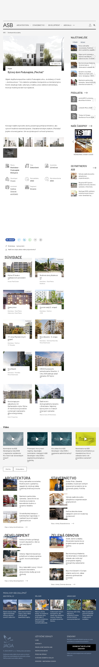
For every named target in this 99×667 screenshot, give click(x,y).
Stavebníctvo (38, 25)
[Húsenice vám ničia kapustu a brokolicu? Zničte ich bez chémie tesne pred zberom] (74, 604)
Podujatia (77, 92)
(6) (57, 63)
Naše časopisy (79, 125)
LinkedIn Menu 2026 (85, 108)
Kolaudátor (20, 469)
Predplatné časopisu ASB (43, 647)
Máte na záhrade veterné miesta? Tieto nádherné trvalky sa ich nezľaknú (87, 615)
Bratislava (11, 246)
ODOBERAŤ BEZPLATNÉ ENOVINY (81, 647)
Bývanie (33, 189)
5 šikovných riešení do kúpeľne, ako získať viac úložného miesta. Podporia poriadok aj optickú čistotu (57, 616)
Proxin (12, 181)
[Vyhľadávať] (94, 25)
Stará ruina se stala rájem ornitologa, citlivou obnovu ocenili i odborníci (9, 614)
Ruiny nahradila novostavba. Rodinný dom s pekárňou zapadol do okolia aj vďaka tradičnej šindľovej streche (87, 48)
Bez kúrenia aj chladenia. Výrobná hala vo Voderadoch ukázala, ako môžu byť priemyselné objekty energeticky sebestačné (76, 558)
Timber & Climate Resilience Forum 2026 (86, 116)
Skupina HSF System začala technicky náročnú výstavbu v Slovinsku (87, 185)
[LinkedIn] (24, 239)
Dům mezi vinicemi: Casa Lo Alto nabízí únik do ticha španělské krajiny (24, 614)
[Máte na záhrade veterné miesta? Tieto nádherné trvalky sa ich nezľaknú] (89, 604)
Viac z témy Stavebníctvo (60, 523)
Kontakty (38, 643)
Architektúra (23, 25)
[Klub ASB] (90, 25)
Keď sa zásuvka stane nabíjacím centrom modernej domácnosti (77, 513)
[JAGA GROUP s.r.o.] (8, 641)
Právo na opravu (41, 654)
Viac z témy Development (14, 581)
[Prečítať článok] (17, 267)
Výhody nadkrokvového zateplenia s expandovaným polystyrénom (76, 499)
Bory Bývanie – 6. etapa (48, 337)
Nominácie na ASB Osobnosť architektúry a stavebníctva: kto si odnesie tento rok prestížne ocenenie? (85, 453)
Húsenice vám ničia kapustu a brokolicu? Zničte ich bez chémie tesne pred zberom (73, 615)
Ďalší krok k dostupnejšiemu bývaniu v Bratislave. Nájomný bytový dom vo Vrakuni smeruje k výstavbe (49, 406)
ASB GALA (67, 25)
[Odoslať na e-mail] (35, 239)
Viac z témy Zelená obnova (61, 584)
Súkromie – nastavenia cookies (45, 661)
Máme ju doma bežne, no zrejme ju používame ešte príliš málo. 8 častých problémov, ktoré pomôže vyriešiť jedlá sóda (41, 617)
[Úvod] (8, 25)
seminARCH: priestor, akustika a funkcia (86, 99)
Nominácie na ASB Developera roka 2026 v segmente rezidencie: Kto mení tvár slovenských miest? (13, 453)
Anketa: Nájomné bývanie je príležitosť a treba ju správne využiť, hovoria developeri (30, 556)
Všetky (8, 469)
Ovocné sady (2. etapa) (48, 307)
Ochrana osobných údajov (44, 658)
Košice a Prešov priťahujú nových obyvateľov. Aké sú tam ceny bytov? (29, 541)
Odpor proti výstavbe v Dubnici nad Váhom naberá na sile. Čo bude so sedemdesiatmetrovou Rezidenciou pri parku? (86, 56)
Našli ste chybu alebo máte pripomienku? (22, 249)
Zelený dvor (12, 307)
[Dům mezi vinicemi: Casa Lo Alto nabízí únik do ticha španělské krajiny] (25, 604)
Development (54, 25)
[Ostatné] (74, 25)
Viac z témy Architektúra (14, 527)
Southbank (12, 369)
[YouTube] (29, 239)
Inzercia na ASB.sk (41, 650)
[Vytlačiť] (40, 239)
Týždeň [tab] (75, 42)
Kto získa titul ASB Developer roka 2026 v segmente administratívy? (61, 450)
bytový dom (20, 246)
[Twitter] (19, 239)
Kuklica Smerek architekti (14, 191)
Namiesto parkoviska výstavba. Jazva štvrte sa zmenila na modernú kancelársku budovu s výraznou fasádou (29, 501)
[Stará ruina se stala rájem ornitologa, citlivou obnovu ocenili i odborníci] (10, 604)
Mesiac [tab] (83, 42)
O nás (37, 640)
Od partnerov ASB (79, 168)
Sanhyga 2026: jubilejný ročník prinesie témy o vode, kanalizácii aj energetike (86, 193)
